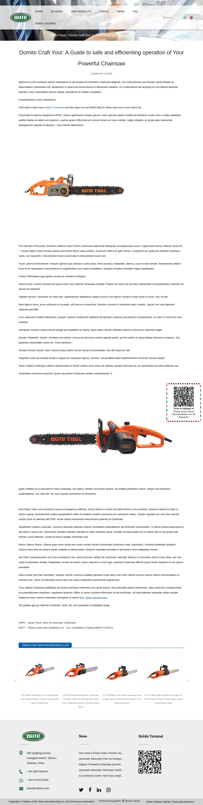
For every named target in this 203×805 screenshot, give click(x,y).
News (121, 11)
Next (187, 680)
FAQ (135, 11)
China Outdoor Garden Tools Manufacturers (170, 801)
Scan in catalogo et (184, 408)
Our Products (81, 11)
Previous (15, 680)
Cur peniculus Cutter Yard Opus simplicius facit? (105, 775)
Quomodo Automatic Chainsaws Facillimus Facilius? (107, 770)
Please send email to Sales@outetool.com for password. (183, 414)
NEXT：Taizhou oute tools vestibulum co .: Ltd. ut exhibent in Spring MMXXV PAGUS (66, 627)
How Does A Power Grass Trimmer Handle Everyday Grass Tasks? (116, 753)
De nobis (57, 11)
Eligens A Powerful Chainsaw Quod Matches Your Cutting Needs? (115, 764)
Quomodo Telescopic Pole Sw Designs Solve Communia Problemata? (117, 758)
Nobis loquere (45, 23)
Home (39, 11)
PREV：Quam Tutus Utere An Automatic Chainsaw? (47, 622)
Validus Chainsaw (54, 107)
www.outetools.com (96, 597)
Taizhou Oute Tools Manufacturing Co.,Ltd (46, 801)
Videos (104, 11)
